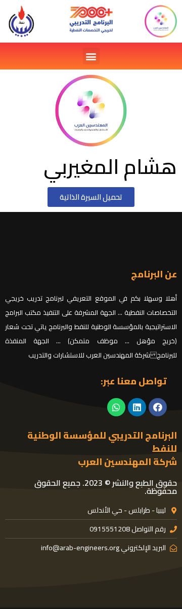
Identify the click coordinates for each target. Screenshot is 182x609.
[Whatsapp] (116, 407)
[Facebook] (158, 407)
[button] (91, 56)
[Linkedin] (137, 407)
